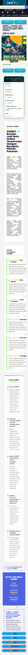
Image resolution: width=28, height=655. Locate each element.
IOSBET (9, 200)
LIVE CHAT (15, 650)
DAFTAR (20, 22)
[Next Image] (25, 48)
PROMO (15, 633)
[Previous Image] (3, 48)
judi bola (14, 158)
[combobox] (12, 7)
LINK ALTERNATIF (15, 645)
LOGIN (8, 22)
